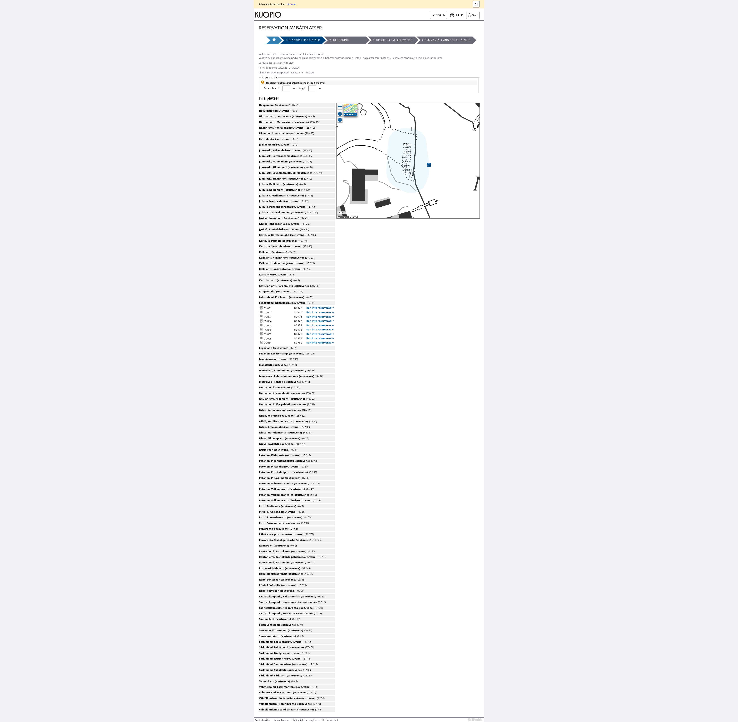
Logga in (438, 15)
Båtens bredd (271, 88)
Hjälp (459, 15)
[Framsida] (272, 40)
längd (302, 88)
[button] (261, 307)
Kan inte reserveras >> (320, 307)
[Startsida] (268, 14)
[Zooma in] (339, 113)
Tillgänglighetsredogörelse (305, 720)
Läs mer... (292, 4)
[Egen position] (339, 106)
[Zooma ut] (339, 119)
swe (475, 15)
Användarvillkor (263, 720)
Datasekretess (281, 720)
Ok (476, 4)
